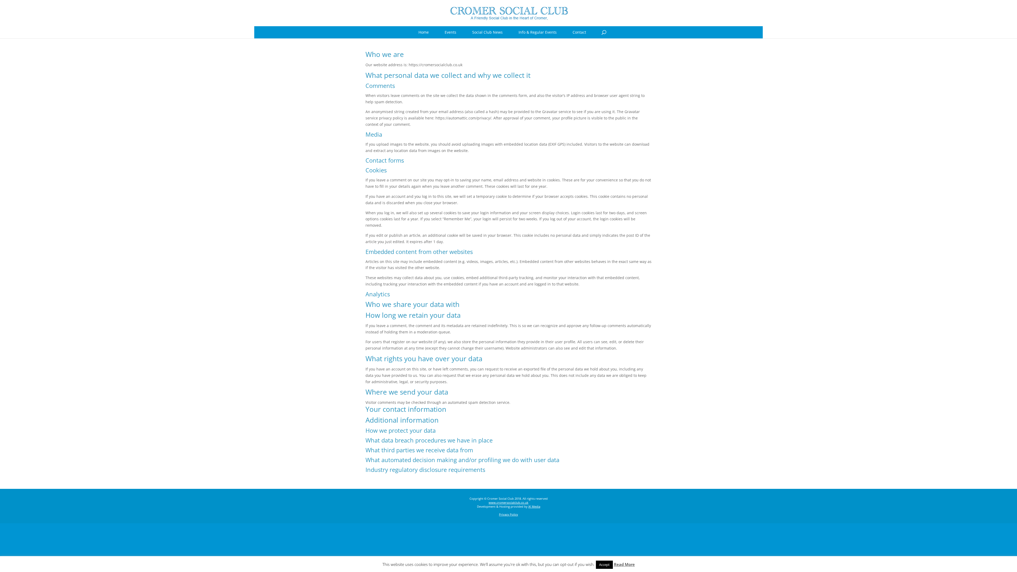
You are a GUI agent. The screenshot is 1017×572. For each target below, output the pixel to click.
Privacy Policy (508, 514)
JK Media (534, 506)
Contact (579, 32)
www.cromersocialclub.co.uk (508, 502)
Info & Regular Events (538, 32)
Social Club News (487, 32)
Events (450, 32)
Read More (624, 564)
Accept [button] (604, 564)
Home (423, 32)
